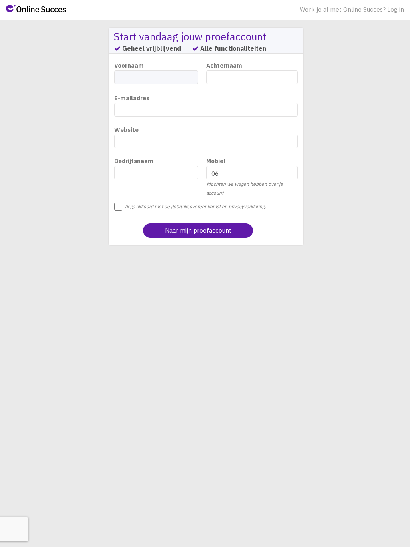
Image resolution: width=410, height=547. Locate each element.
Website (126, 130)
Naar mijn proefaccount (198, 230)
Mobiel (215, 161)
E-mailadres (131, 98)
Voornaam (129, 65)
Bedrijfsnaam (133, 161)
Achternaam (224, 65)
